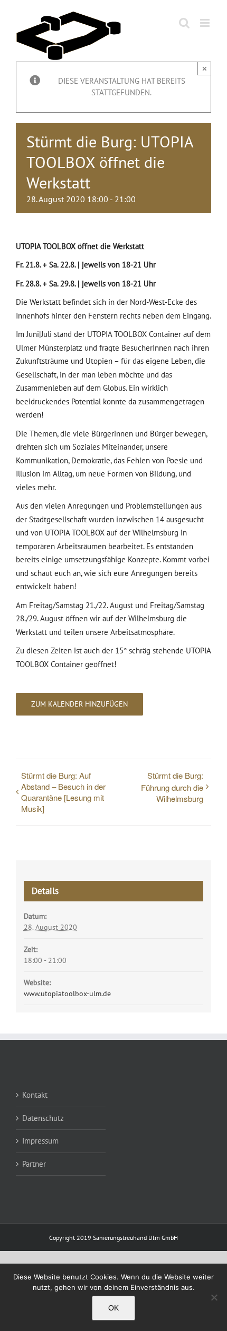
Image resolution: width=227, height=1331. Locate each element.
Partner (34, 1164)
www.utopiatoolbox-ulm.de (67, 993)
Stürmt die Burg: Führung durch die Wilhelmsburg (172, 787)
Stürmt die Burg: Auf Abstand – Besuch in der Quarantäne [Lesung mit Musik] (63, 792)
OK (113, 1308)
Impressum (40, 1141)
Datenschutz (43, 1118)
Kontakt (35, 1095)
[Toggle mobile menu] (205, 22)
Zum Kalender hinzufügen (79, 704)
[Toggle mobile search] (184, 22)
